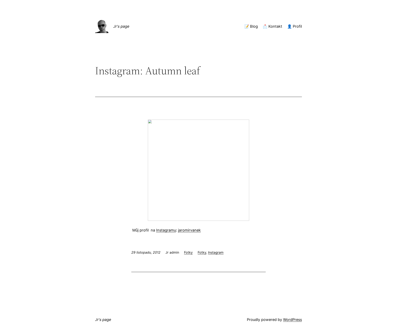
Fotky (188, 252)
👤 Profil (294, 26)
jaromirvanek (189, 230)
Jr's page (121, 26)
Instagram (216, 252)
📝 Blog (251, 26)
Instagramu (166, 230)
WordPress (292, 319)
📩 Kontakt (272, 26)
